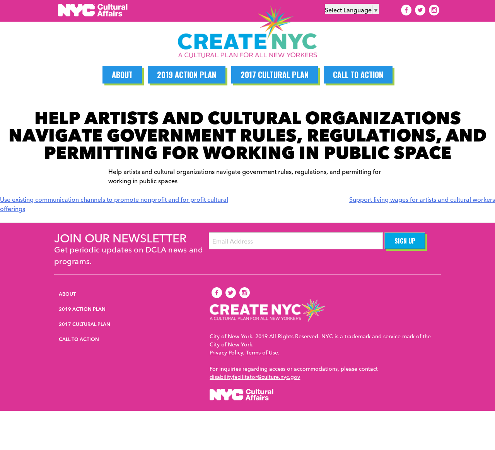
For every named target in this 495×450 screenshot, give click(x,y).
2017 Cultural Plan (275, 74)
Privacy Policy (226, 352)
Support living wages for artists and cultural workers (422, 199)
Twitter (420, 10)
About (122, 74)
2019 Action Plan (186, 74)
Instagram (434, 10)
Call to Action (358, 74)
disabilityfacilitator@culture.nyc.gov (255, 376)
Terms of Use (262, 352)
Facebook (406, 10)
